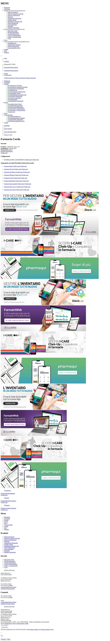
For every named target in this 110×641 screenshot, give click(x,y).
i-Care (9, 38)
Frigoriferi (10, 26)
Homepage (7, 7)
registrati (6, 52)
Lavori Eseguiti (8, 115)
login (5, 51)
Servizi (6, 102)
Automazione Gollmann (14, 44)
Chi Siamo (7, 9)
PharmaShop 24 (12, 43)
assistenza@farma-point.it (11, 70)
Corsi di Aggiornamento (14, 35)
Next (8, 639)
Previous (3, 639)
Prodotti (6, 84)
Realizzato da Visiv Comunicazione (14, 623)
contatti (6, 49)
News (5, 40)
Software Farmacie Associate (15, 14)
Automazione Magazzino (14, 18)
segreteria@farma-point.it (11, 67)
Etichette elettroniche (13, 46)
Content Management (13, 34)
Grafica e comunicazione (14, 37)
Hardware (10, 17)
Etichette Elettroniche (13, 27)
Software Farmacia (13, 12)
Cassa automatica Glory (14, 48)
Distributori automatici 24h (15, 21)
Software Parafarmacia (14, 15)
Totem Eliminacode (13, 23)
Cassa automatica (12, 24)
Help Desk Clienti (12, 31)
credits (26, 623)
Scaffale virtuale (12, 20)
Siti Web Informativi (13, 32)
